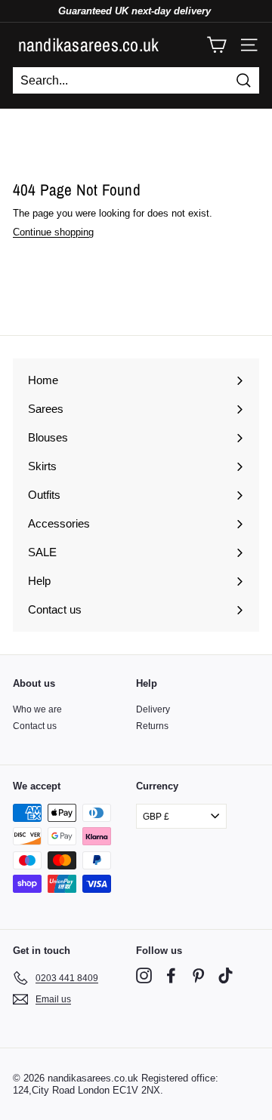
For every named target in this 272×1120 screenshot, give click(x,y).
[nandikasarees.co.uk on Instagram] (144, 975)
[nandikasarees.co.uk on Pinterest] (198, 975)
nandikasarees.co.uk (88, 44)
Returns (152, 726)
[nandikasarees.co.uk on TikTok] (225, 975)
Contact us (35, 726)
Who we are (37, 709)
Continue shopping (53, 232)
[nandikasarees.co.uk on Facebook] (171, 975)
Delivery (153, 709)
